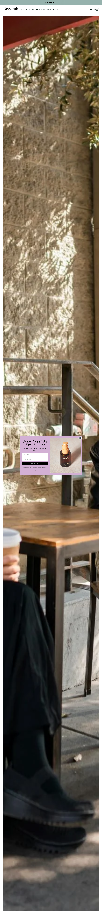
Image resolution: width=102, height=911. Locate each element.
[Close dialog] (80, 438)
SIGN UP (34, 463)
